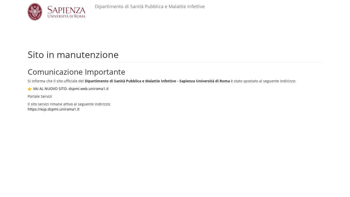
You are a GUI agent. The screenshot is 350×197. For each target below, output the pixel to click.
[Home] (61, 12)
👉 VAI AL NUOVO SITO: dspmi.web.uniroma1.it (68, 88)
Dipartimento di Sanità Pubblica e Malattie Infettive (150, 6)
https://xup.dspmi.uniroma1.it (53, 109)
